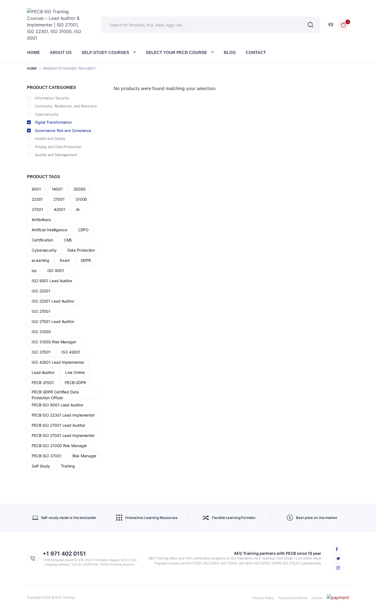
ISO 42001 (70, 352)
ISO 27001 (41, 311)
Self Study (41, 466)
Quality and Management (56, 155)
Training (68, 466)
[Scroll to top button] (363, 596)
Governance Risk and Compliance (63, 130)
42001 (59, 209)
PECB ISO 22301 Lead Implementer (63, 415)
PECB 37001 (43, 382)
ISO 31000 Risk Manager (54, 341)
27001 (59, 199)
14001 (57, 189)
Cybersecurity (47, 114)
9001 (36, 189)
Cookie (317, 598)
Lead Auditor (43, 372)
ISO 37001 (41, 352)
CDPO (83, 229)
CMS (68, 240)
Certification (42, 240)
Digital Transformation (53, 122)
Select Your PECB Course (176, 52)
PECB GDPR (75, 382)
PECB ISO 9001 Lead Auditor (57, 405)
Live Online (75, 372)
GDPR (86, 260)
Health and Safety (50, 138)
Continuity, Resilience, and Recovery (66, 106)
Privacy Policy (263, 598)
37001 (37, 209)
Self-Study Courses (105, 52)
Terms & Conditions (292, 598)
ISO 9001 (55, 270)
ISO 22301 (41, 291)
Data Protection (81, 250)
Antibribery (41, 219)
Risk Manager (84, 455)
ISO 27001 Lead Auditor (53, 321)
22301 (37, 199)
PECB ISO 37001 (47, 455)
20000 (79, 189)
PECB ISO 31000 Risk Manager (59, 445)
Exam (65, 260)
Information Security (52, 98)
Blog (230, 52)
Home (33, 52)
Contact (256, 52)
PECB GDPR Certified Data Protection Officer (55, 394)
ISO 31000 (41, 331)
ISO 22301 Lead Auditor (53, 301)
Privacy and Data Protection (58, 147)
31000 (81, 199)
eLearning (40, 260)
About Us (61, 52)
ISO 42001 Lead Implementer (58, 362)
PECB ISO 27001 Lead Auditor (58, 425)
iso (34, 270)
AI (78, 209)
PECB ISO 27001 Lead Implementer (63, 435)
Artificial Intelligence (49, 229)
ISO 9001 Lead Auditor (52, 280)
